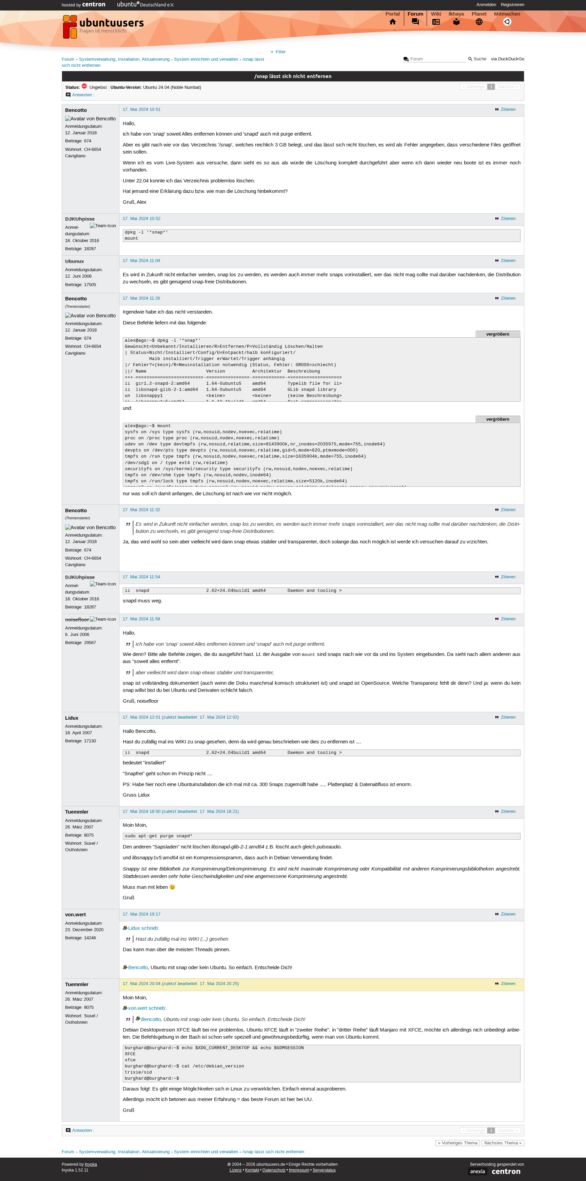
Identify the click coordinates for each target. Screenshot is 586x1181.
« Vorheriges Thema (457, 1143)
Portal (393, 14)
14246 (90, 938)
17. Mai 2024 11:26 (141, 298)
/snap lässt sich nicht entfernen (273, 1152)
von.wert (75, 914)
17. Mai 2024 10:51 (141, 109)
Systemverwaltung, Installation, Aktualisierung (124, 59)
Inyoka (91, 1164)
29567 (90, 642)
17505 (90, 284)
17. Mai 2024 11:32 (141, 510)
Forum (415, 14)
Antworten (82, 95)
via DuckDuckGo (507, 59)
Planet (479, 14)
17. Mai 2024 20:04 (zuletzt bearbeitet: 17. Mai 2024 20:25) (181, 983)
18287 (90, 249)
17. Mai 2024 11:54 (141, 577)
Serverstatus (324, 1170)
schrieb (149, 928)
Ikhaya (456, 14)
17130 (90, 741)
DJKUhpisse (80, 219)
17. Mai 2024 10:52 (141, 218)
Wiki (436, 14)
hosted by (72, 5)
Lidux (71, 718)
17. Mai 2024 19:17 (141, 914)
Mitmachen (507, 14)
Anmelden (486, 4)
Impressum (299, 1170)
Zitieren (508, 109)
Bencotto (76, 110)
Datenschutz (274, 1170)
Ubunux (74, 261)
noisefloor (77, 619)
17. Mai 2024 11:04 (141, 260)
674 (87, 141)
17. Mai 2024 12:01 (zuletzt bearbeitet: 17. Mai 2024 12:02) (181, 717)
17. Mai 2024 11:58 (141, 619)
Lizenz (236, 1170)
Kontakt (252, 1170)
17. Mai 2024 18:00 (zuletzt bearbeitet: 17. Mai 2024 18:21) (181, 811)
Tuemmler (77, 811)
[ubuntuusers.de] (104, 29)
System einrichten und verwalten (206, 59)
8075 (89, 835)
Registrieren (512, 4)
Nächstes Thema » (503, 1143)
